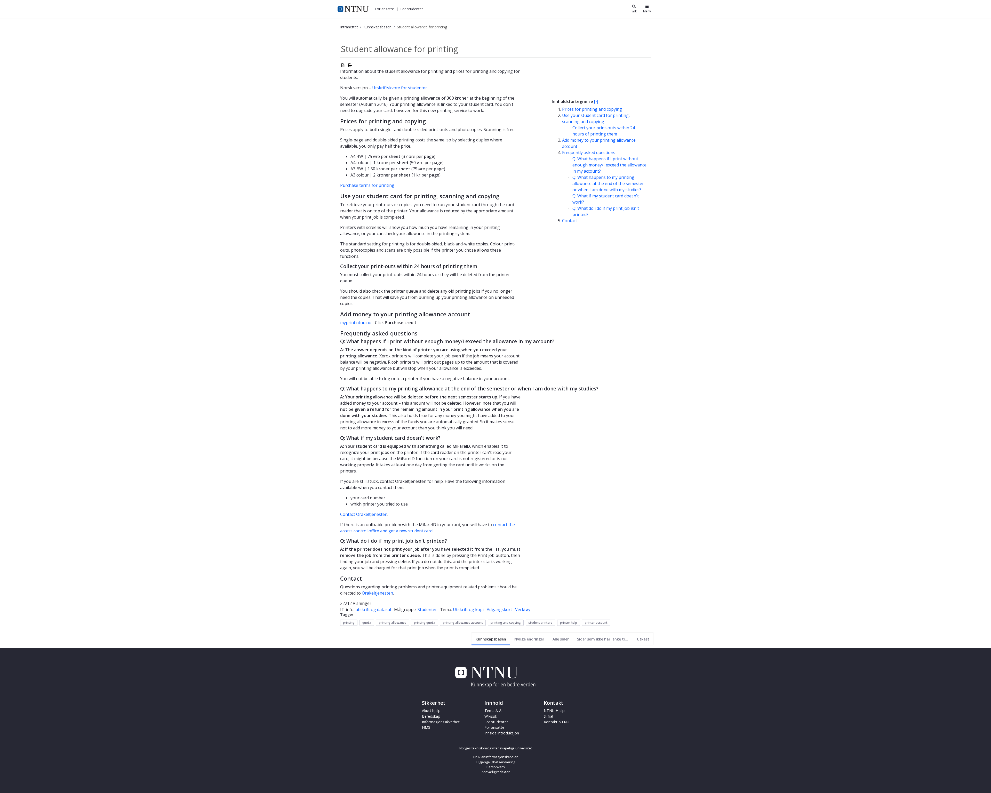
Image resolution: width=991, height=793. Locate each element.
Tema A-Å (492, 710)
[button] (384, 9)
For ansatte (494, 727)
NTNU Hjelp (554, 710)
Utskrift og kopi (468, 609)
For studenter (496, 721)
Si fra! (548, 716)
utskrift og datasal (373, 609)
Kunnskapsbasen (377, 27)
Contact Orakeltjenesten (363, 514)
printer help (568, 622)
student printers (540, 622)
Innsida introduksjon (501, 733)
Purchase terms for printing (367, 185)
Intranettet (349, 27)
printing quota (424, 622)
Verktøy (522, 609)
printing (349, 622)
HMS (426, 727)
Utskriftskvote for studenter (399, 88)
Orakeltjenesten (377, 593)
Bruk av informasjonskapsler (495, 757)
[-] (596, 101)
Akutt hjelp (431, 710)
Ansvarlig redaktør (496, 772)
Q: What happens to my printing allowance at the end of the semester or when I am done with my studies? (608, 183)
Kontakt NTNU (556, 721)
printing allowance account (463, 622)
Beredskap (431, 716)
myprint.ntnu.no (355, 322)
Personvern (495, 767)
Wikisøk (490, 716)
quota (366, 622)
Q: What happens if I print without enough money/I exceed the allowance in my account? (609, 165)
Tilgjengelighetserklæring (495, 762)
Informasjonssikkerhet (441, 721)
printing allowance (392, 622)
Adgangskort (499, 609)
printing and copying (506, 622)
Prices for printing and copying (592, 109)
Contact (569, 220)
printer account (596, 622)
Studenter (427, 609)
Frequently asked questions (588, 152)
